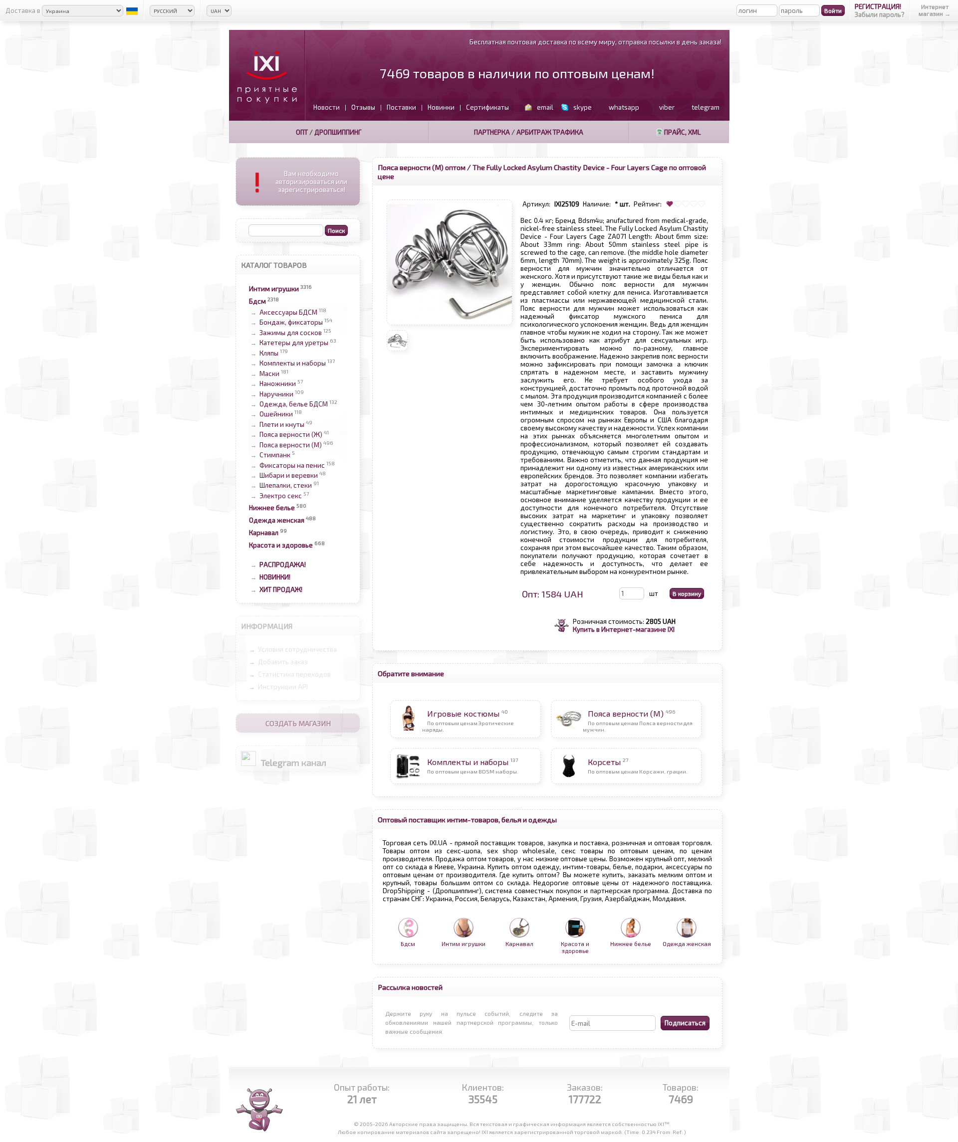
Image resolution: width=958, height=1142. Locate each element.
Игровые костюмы (463, 713)
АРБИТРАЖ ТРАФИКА (549, 132)
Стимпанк (274, 455)
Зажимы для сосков (290, 333)
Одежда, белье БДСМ (293, 404)
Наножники (277, 384)
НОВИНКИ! (274, 577)
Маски (269, 374)
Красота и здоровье (281, 545)
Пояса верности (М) (290, 445)
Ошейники (276, 414)
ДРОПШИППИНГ (338, 132)
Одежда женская (276, 520)
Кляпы (268, 353)
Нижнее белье (272, 508)
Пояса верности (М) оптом (422, 167)
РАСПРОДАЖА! (282, 565)
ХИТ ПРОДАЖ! (280, 589)
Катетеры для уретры (293, 343)
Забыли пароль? (880, 14)
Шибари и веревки (288, 475)
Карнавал (263, 533)
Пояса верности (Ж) (290, 435)
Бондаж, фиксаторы (291, 323)
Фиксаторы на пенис (292, 465)
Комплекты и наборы (292, 364)
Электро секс (280, 496)
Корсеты (604, 761)
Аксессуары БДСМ (288, 312)
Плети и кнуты (281, 424)
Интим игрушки (274, 289)
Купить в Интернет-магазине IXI (624, 629)
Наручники (276, 394)
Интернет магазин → (935, 10)
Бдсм (257, 301)
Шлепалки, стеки (285, 486)
